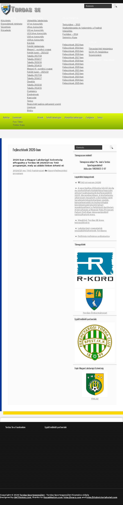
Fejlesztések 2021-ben (72, 70)
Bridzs (30, 110)
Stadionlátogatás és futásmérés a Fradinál (82, 28)
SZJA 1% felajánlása (98, 52)
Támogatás (95, 46)
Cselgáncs (32, 91)
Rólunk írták (95, 59)
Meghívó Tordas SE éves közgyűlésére (89, 221)
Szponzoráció (95, 55)
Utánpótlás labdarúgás (37, 20)
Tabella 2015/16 (34, 62)
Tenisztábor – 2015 (71, 24)
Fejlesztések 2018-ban (72, 61)
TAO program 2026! (90, 182)
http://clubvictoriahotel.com (101, 497)
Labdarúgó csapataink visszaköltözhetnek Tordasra (91, 229)
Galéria (66, 22)
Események (17, 117)
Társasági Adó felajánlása (101, 49)
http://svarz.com (72, 497)
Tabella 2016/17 (34, 59)
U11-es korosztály (35, 30)
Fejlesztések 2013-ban (72, 45)
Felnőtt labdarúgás (35, 46)
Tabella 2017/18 (34, 56)
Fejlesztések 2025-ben (72, 83)
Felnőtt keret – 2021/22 (38, 53)
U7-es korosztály (35, 24)
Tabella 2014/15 (34, 65)
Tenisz (30, 101)
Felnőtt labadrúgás (53, 117)
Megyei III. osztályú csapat (39, 69)
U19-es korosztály (35, 40)
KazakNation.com (53, 497)
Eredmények (33, 94)
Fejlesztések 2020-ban (72, 67)
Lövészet (31, 107)
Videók (92, 42)
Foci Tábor (18, 122)
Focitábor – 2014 (70, 34)
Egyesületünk (8, 18)
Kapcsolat (31, 98)
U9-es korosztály (35, 27)
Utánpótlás (67, 31)
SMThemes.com (22, 497)
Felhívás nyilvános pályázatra (94, 236)
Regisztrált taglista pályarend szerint (44, 104)
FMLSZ (94, 399)
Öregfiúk (31, 81)
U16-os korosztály (35, 36)
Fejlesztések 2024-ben (72, 80)
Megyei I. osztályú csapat (39, 49)
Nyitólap (6, 117)
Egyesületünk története (11, 24)
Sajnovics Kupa (69, 37)
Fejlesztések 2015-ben (72, 51)
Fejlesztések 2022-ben (72, 73)
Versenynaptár (70, 18)
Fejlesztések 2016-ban (72, 54)
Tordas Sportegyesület (32, 495)
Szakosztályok (35, 18)
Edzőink (31, 43)
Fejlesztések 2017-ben (72, 57)
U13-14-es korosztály (37, 33)
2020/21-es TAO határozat (28, 170)
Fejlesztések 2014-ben (72, 48)
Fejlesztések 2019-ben (72, 64)
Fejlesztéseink (70, 42)
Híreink (40, 117)
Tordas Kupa (19, 125)
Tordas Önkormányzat (95, 313)
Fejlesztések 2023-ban (72, 77)
